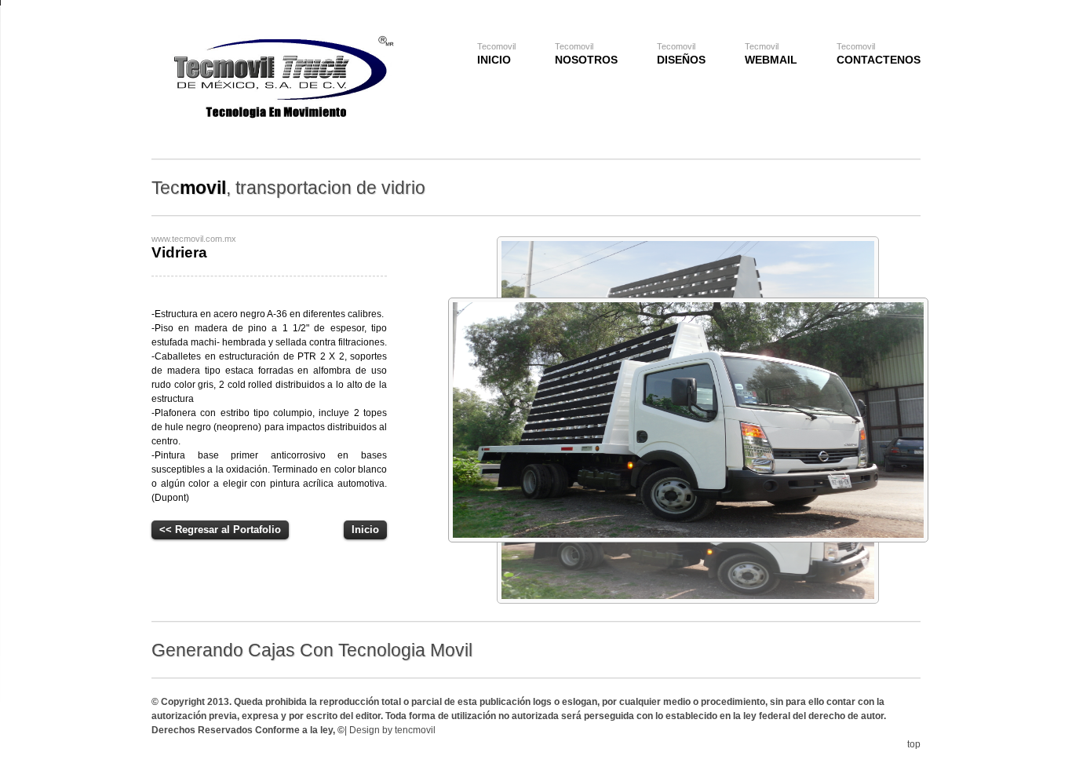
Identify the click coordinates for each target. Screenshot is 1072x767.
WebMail (771, 54)
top (914, 744)
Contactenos (879, 54)
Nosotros (586, 54)
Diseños (681, 54)
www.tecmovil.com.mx (193, 238)
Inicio (496, 54)
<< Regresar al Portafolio (220, 529)
